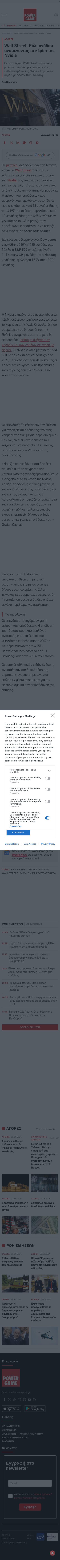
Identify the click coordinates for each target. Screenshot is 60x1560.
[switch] (47, 778)
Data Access (30, 844)
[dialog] (30, 780)
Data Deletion (12, 844)
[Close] (54, 716)
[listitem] (30, 771)
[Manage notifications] (52, 1553)
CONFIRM (18, 832)
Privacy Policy (48, 844)
